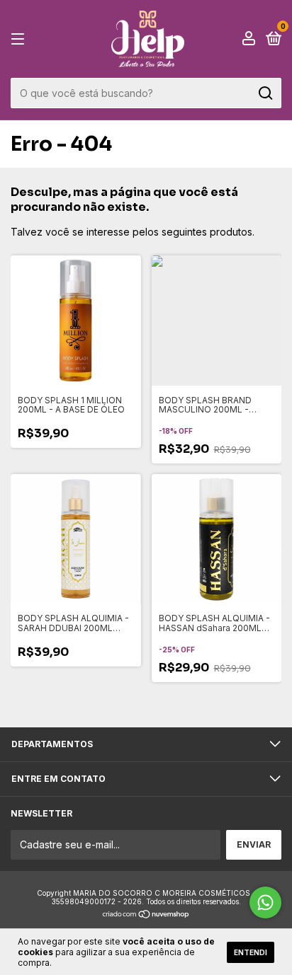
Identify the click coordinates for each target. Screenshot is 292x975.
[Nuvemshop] (146, 915)
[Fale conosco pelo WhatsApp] (265, 902)
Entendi (250, 952)
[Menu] (20, 39)
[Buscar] (264, 93)
